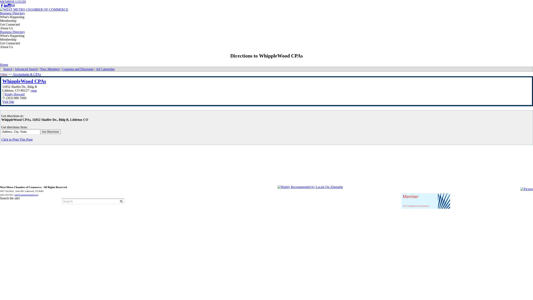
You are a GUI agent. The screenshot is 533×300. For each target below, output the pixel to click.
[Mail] (13, 6)
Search (7, 69)
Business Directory (12, 13)
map (34, 90)
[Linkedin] (5, 6)
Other (3, 74)
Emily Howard (15, 94)
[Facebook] (2, 6)
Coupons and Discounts (77, 69)
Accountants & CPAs (27, 74)
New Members (50, 69)
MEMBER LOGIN (13, 2)
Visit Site (8, 102)
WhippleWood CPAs (24, 81)
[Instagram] (9, 6)
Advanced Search (26, 69)
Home (4, 64)
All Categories (105, 69)
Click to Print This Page (17, 139)
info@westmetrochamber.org (26, 195)
